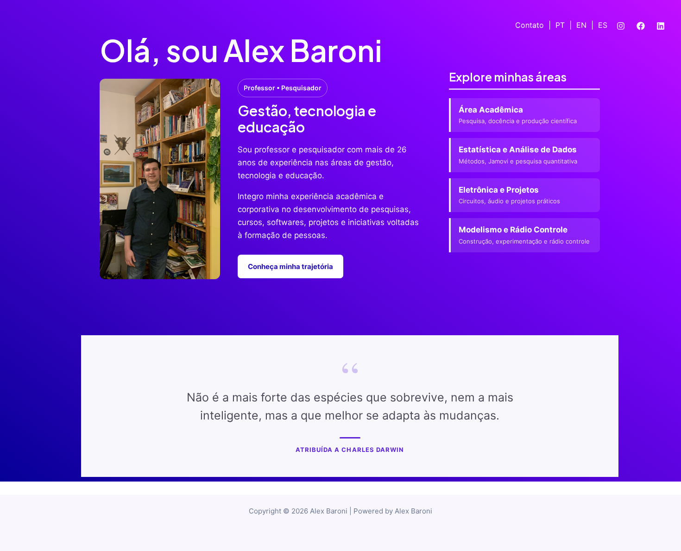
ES (602, 25)
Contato (529, 25)
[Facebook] (641, 26)
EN (581, 25)
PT (560, 25)
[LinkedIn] (660, 26)
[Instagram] (621, 26)
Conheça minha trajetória (290, 266)
